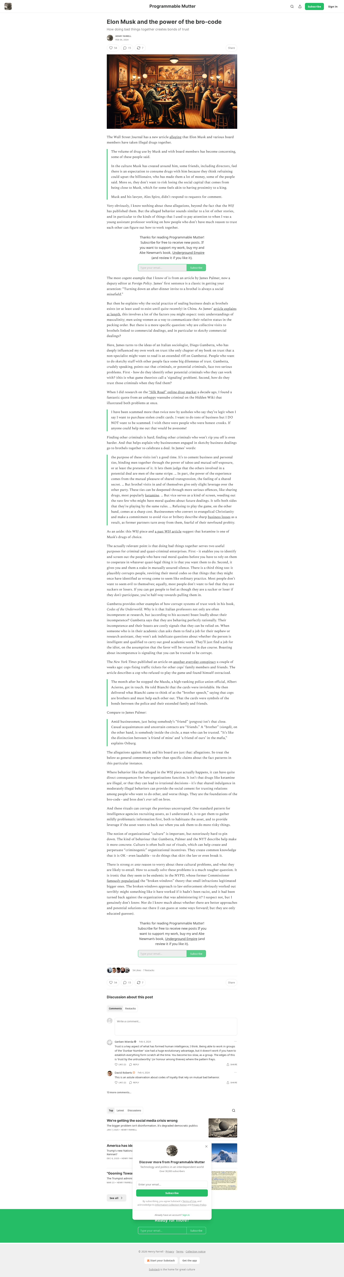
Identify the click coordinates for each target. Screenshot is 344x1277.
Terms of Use (189, 1201)
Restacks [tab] (130, 1008)
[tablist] (122, 1008)
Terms (179, 1251)
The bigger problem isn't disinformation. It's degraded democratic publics (152, 1125)
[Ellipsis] (235, 1041)
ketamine (152, 495)
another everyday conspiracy (194, 662)
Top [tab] (111, 1110)
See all (114, 1198)
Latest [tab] (120, 1110)
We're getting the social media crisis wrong (142, 1121)
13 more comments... (119, 1092)
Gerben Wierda (124, 1041)
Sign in (333, 6)
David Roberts (123, 1072)
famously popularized (123, 880)
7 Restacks (148, 970)
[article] (172, 1128)
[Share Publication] (300, 6)
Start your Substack (162, 1260)
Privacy (170, 1251)
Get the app (189, 1260)
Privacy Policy (199, 1204)
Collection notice (196, 1251)
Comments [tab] (115, 1008)
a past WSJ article (168, 531)
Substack (154, 1269)
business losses (219, 517)
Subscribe (314, 6)
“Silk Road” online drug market (173, 392)
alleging (175, 137)
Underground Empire (188, 252)
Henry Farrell (123, 36)
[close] (206, 1146)
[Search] (292, 6)
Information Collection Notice (171, 1204)
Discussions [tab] (134, 1110)
